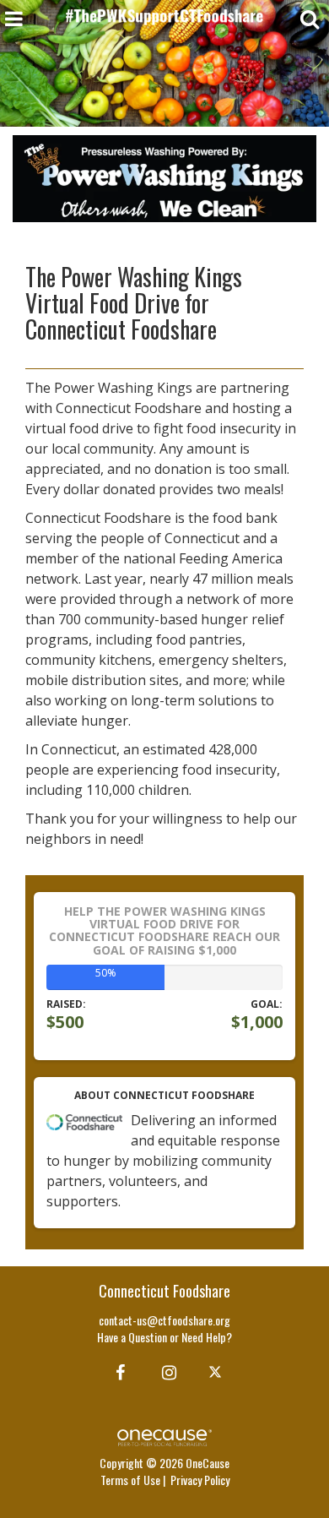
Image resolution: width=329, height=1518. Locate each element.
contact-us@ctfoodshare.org (164, 1320)
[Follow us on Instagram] (164, 1371)
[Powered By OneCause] (164, 1436)
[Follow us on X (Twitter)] (217, 1371)
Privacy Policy (199, 1479)
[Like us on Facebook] (118, 1371)
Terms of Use (130, 1479)
